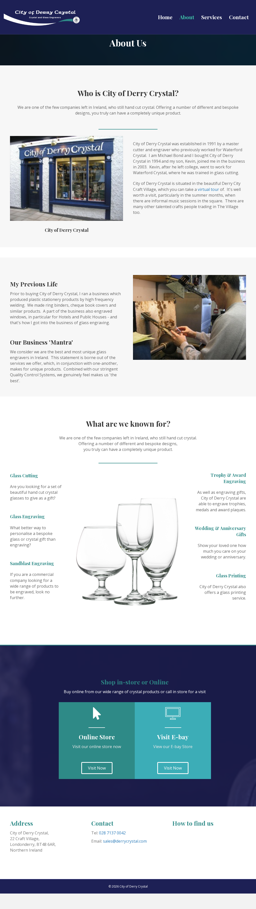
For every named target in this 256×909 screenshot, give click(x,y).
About (187, 16)
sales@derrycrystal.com (125, 841)
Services (211, 16)
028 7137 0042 (112, 833)
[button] (96, 768)
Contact (239, 16)
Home (165, 16)
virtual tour (208, 189)
